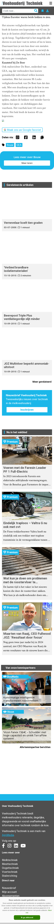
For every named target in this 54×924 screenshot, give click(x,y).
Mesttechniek (10, 864)
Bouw (10, 145)
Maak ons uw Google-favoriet (24, 129)
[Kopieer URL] (43, 137)
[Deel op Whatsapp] (18, 137)
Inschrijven (27, 409)
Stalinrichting (9, 875)
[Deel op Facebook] (26, 137)
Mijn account (9, 891)
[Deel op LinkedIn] (34, 137)
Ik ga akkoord (27, 917)
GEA (19, 145)
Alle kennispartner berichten (35, 747)
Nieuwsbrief (9, 888)
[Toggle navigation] (50, 3)
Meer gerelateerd (42, 381)
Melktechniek (10, 860)
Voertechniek (9, 871)
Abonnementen (10, 895)
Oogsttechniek (10, 867)
